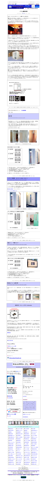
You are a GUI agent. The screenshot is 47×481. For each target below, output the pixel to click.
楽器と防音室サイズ (19, 457)
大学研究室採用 (19, 445)
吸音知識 (26, 430)
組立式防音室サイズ (34, 430)
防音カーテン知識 (11, 452)
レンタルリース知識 (19, 428)
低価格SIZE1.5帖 (34, 462)
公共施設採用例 (11, 460)
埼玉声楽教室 (19, 442)
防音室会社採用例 (19, 447)
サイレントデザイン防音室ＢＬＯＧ (12, 190)
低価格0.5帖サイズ (11, 462)
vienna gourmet (11, 450)
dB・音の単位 (34, 433)
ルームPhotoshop (19, 460)
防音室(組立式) (11, 428)
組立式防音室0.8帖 (27, 462)
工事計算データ (19, 452)
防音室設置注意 (27, 442)
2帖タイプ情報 (19, 462)
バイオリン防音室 (34, 435)
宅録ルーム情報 (27, 457)
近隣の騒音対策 (34, 438)
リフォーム (18, 450)
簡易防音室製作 (27, 433)
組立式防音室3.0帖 (27, 455)
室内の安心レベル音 (19, 455)
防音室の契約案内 (34, 442)
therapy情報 (33, 428)
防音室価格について (12, 435)
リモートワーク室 (27, 450)
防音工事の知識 (10, 340)
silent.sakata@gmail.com (15, 358)
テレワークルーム (27, 447)
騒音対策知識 (11, 433)
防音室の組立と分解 (19, 433)
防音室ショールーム (19, 430)
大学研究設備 (11, 447)
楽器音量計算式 (27, 438)
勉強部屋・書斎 (11, 445)
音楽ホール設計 (34, 440)
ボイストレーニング (27, 460)
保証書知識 (33, 445)
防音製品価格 (19, 438)
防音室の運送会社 (11, 457)
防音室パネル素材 (34, 457)
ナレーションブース (12, 442)
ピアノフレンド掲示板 (35, 447)
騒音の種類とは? (34, 452)
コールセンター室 (27, 452)
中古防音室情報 (10, 397)
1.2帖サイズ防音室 (34, 460)
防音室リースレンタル (26, 414)
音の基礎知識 (24, 110)
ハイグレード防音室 (27, 440)
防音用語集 (10, 440)
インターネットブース (35, 450)
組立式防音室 (24, 396)
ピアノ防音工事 (27, 428)
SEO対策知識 (18, 435)
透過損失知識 (19, 440)
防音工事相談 (11, 455)
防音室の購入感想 (27, 435)
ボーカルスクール (34, 455)
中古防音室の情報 (11, 438)
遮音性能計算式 (27, 445)
